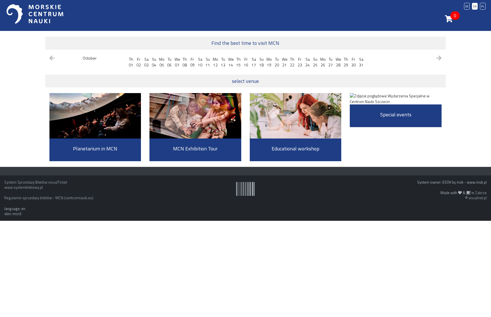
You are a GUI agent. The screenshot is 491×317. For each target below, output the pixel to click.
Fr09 (192, 62)
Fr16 (246, 62)
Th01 (131, 62)
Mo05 (162, 62)
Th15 (238, 62)
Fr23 (299, 62)
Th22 (292, 62)
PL (482, 6)
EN (475, 6)
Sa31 (361, 62)
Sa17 (253, 62)
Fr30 (353, 62)
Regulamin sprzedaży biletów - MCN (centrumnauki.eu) (48, 198)
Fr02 (138, 62)
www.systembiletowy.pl (23, 187)
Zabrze (481, 193)
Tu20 (276, 62)
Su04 (154, 62)
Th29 (346, 62)
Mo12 (215, 62)
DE (467, 6)
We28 (338, 62)
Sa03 (146, 62)
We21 (285, 62)
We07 (177, 62)
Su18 (261, 62)
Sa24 (307, 62)
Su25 (315, 62)
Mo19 (269, 62)
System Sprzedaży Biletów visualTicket (35, 182)
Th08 (184, 62)
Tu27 (330, 62)
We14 (231, 62)
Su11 (207, 62)
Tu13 (223, 62)
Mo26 (323, 62)
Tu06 (169, 62)
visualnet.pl (478, 198)
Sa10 (200, 62)
